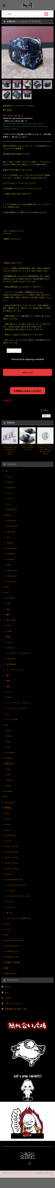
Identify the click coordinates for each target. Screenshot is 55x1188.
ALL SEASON (9, 835)
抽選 (6, 968)
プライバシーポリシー (14, 1003)
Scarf (9, 625)
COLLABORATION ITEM (13, 879)
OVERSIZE (8, 758)
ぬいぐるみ (11, 620)
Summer (7, 819)
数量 (4, 350)
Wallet (9, 631)
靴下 (8, 675)
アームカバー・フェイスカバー (19, 653)
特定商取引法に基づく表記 (16, 1009)
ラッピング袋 (12, 719)
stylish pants (12, 548)
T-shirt (9, 476)
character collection (12, 946)
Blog (7, 992)
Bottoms (7, 515)
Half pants (11, 532)
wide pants (11, 554)
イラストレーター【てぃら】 (18, 896)
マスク (9, 692)
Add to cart (27, 372)
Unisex (7, 929)
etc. (8, 714)
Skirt (8, 537)
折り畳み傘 (11, 664)
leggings (10, 542)
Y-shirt (9, 498)
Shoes (9, 603)
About (7, 987)
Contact (8, 998)
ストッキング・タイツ (15, 670)
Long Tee (10, 482)
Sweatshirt (11, 487)
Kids (6, 725)
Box (5, 797)
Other (9, 565)
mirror (9, 642)
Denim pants (12, 576)
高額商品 (7, 808)
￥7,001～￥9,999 (11, 868)
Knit (8, 504)
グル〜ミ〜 (11, 907)
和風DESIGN (9, 763)
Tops (6, 471)
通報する (46, 416)
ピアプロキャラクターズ (16, 885)
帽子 (8, 614)
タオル (9, 697)
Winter (7, 830)
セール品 (7, 791)
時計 (8, 636)
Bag (8, 609)
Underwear (11, 659)
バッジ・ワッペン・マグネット (19, 703)
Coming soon (9, 802)
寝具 (8, 681)
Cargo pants (11, 581)
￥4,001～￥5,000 (11, 857)
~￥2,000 (8, 841)
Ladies (7, 924)
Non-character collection (14, 940)
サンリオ (10, 902)
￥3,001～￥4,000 (11, 852)
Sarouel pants (12, 526)
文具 (8, 686)
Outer (6, 587)
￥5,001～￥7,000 (11, 863)
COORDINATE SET (11, 957)
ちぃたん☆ (11, 890)
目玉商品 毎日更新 (12, 962)
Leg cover (10, 648)
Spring (7, 813)
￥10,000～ (8, 874)
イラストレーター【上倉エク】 (19, 918)
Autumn (7, 824)
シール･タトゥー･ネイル (16, 708)
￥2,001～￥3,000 (11, 846)
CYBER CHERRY (10, 973)
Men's (6, 935)
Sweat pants (11, 520)
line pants (10, 559)
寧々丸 (9, 913)
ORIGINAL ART (12, 951)
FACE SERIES (9, 752)
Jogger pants (12, 570)
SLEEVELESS (12, 509)
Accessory (11, 598)
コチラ (20, 137)
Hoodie (9, 493)
